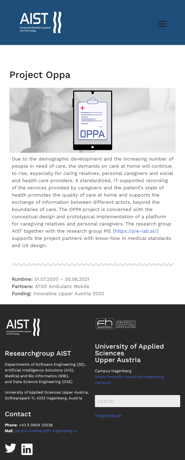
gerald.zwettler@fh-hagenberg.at (46, 430)
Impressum (108, 415)
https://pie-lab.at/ (136, 231)
